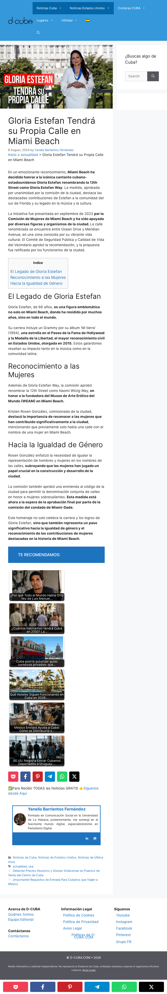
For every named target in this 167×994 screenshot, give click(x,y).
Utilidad (67, 20)
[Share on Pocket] (13, 777)
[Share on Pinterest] (38, 777)
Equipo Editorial (20, 919)
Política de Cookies (78, 915)
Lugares (42, 20)
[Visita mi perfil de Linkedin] (87, 838)
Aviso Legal (72, 928)
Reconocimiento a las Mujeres (38, 277)
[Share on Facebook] (25, 777)
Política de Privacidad (81, 922)
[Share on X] (74, 777)
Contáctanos (18, 936)
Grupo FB (123, 942)
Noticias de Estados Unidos (57, 857)
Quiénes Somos (21, 914)
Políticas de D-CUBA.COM (83, 936)
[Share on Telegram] (50, 777)
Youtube (123, 915)
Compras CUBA (129, 8)
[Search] (153, 76)
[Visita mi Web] (95, 838)
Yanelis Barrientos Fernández (57, 809)
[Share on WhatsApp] (62, 777)
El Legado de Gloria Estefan (36, 271)
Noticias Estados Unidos (87, 8)
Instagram (124, 922)
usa (31, 866)
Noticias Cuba (47, 8)
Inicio (12, 155)
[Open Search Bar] (38, 33)
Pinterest (123, 935)
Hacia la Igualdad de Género (36, 283)
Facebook (124, 928)
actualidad (29, 155)
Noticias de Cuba (24, 857)
